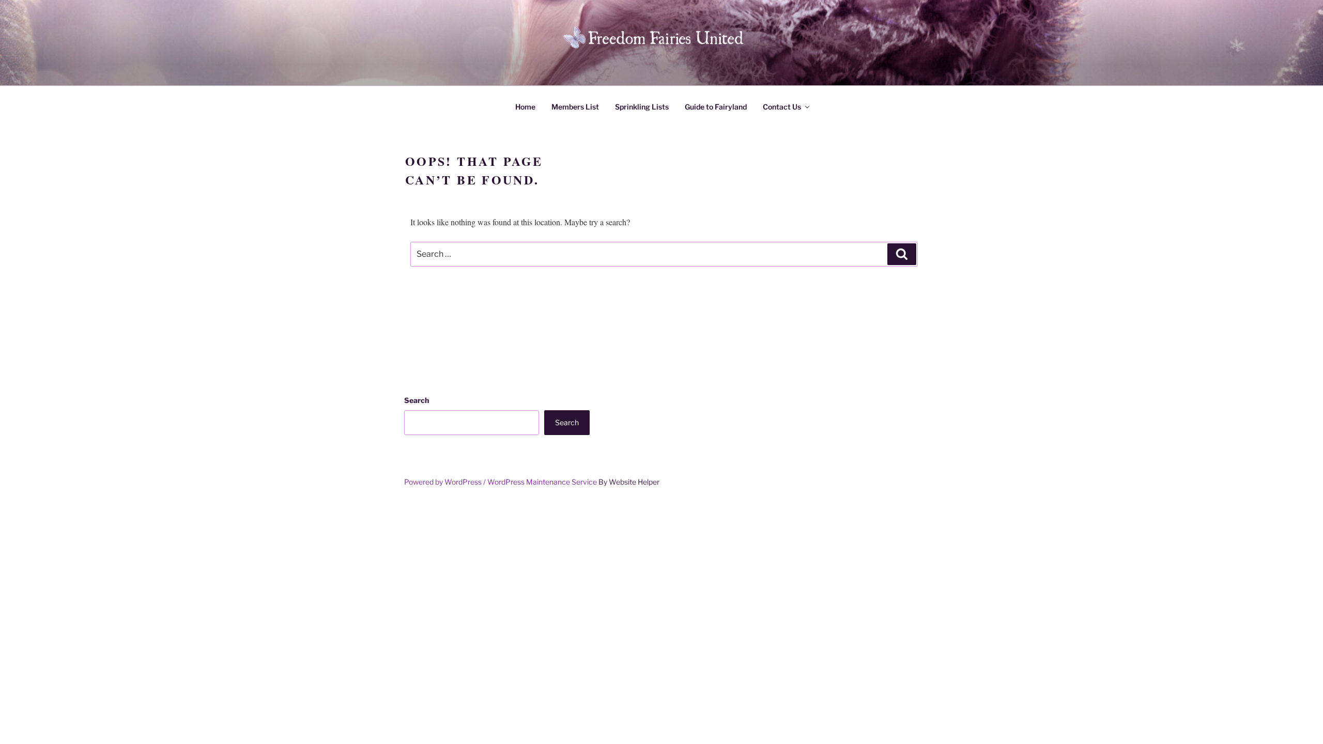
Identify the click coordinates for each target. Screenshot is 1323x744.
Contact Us (782, 106)
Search (416, 400)
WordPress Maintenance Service (542, 481)
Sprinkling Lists (642, 106)
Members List (575, 106)
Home (525, 106)
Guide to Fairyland (716, 106)
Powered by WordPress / (445, 481)
